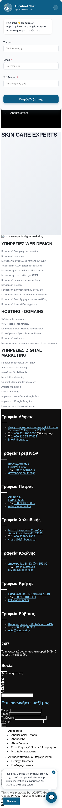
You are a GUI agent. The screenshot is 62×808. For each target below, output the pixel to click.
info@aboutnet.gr (18, 439)
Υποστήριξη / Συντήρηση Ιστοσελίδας (21, 265)
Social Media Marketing (14, 367)
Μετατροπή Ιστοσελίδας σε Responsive (22, 270)
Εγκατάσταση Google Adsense (18, 406)
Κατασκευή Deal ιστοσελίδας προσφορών (23, 294)
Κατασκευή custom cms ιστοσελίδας (20, 280)
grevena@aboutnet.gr (21, 473)
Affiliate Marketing (11, 386)
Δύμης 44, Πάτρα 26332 (16, 498)
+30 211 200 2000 (25, 433)
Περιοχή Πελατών (22, 761)
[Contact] (31, 805)
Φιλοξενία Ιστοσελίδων (13, 319)
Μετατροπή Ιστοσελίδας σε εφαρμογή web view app (29, 343)
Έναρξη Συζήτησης (31, 99)
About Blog (15, 730)
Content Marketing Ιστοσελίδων (18, 382)
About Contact (19, 112)
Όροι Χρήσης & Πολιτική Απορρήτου (33, 747)
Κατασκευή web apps (12, 338)
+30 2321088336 (24, 627)
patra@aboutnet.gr (19, 506)
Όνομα (5, 710)
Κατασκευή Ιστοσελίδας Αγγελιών (19, 304)
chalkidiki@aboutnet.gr (22, 539)
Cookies (11, 801)
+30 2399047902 (24, 536)
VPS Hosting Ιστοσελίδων (15, 323)
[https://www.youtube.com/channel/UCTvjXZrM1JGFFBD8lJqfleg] (2, 682)
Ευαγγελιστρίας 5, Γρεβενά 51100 (19, 465)
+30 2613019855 (24, 503)
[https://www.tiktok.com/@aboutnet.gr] (2, 691)
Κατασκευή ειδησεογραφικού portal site (22, 289)
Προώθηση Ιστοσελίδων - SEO (18, 362)
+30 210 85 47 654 (25, 436)
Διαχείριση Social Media (14, 372)
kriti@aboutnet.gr (18, 600)
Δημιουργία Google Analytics (16, 401)
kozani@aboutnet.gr (20, 569)
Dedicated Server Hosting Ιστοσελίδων (22, 328)
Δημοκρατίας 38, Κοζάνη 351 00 (27, 563)
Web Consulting (10, 391)
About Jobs (18, 739)
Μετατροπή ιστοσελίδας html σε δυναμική (23, 260)
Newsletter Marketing (12, 377)
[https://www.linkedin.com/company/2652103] (2, 688)
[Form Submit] (3, 725)
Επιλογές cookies (22, 765)
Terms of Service (44, 795)
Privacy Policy (19, 795)
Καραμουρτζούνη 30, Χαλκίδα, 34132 (30, 624)
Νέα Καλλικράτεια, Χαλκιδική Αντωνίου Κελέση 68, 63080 (25, 532)
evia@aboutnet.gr (19, 630)
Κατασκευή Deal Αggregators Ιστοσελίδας (24, 299)
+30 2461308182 (24, 566)
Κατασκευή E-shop (11, 284)
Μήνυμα (6, 721)
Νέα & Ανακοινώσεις (23, 751)
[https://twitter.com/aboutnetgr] (2, 679)
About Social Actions (24, 735)
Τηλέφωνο (7, 717)
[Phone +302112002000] (31, 802)
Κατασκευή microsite (12, 256)
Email (4, 714)
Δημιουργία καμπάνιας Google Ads (20, 396)
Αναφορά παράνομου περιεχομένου (30, 757)
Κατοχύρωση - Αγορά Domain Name (21, 333)
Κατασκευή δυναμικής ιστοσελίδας (19, 251)
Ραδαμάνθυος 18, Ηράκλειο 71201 (29, 593)
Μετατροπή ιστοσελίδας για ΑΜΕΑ (19, 275)
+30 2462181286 (24, 469)
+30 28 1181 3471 (25, 597)
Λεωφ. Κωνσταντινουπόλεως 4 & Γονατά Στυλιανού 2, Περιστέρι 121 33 (33, 429)
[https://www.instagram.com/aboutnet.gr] (2, 685)
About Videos (19, 743)
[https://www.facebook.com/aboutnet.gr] (2, 676)
